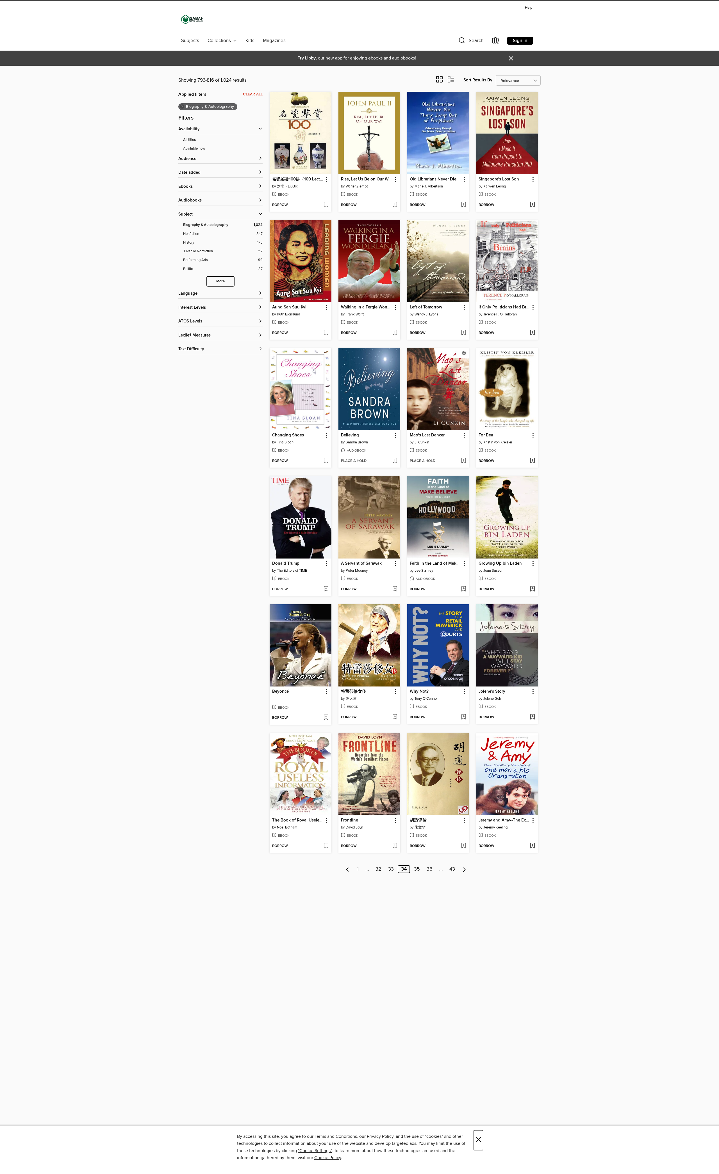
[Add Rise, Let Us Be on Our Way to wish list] (394, 205)
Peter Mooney (357, 570)
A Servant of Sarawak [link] (361, 563)
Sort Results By (477, 80)
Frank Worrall (356, 314)
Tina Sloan (285, 442)
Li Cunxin (422, 442)
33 (391, 869)
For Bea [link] (486, 435)
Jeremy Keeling (495, 827)
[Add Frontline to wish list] (394, 846)
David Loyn (354, 827)
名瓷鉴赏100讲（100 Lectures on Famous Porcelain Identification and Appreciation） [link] (298, 179)
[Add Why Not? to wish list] (463, 717)
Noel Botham (287, 827)
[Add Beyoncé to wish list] (325, 718)
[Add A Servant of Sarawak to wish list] (394, 589)
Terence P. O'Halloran (500, 314)
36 (430, 869)
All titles (189, 140)
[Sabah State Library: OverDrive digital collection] (192, 19)
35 (417, 869)
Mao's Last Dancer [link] (427, 435)
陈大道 (351, 698)
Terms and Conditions (336, 1136)
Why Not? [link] (419, 691)
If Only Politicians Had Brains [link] (504, 307)
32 (378, 869)
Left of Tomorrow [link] (426, 307)
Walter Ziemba (357, 186)
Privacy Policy (380, 1136)
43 (452, 869)
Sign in (520, 41)
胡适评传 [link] (418, 820)
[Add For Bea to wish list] (532, 461)
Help (528, 8)
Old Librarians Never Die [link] (433, 179)
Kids (249, 41)
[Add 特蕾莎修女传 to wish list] (394, 717)
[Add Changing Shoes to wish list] (325, 461)
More (220, 281)
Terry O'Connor (426, 698)
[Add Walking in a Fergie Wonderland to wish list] (394, 333)
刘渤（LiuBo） (289, 186)
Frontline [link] (349, 820)
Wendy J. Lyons (426, 314)
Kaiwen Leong (494, 186)
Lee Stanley (424, 570)
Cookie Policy (327, 1158)
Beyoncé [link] (280, 691)
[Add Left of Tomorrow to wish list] (463, 333)
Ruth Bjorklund (288, 314)
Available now (194, 148)
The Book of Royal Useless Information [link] (298, 820)
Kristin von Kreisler (497, 442)
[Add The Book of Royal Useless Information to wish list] (325, 846)
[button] (470, 41)
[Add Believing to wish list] (394, 461)
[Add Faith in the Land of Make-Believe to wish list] (463, 589)
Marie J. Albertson (429, 186)
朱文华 (420, 827)
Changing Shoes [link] (288, 435)
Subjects (190, 41)
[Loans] (496, 41)
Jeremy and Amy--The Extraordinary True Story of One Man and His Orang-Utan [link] (504, 820)
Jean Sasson (493, 570)
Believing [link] (350, 435)
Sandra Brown (357, 442)
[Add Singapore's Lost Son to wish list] (532, 205)
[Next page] (464, 869)
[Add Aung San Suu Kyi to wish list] (325, 333)
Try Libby (307, 58)
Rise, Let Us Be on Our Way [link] (366, 179)
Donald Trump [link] (285, 563)
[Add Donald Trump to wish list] (325, 589)
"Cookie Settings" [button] (315, 1151)
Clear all (253, 94)
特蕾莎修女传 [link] (353, 691)
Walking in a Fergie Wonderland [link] (366, 307)
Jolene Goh (492, 698)
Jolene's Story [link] (492, 691)
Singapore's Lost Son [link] (499, 179)
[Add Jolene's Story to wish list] (532, 717)
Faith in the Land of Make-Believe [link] (435, 563)
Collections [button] (220, 41)
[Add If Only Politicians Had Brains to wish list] (532, 333)
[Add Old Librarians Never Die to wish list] (463, 205)
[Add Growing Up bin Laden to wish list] (532, 589)
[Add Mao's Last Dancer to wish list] (463, 461)
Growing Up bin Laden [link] (500, 563)
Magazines (274, 41)
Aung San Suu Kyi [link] (289, 307)
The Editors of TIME (292, 570)
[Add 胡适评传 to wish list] (463, 846)
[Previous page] (347, 869)
